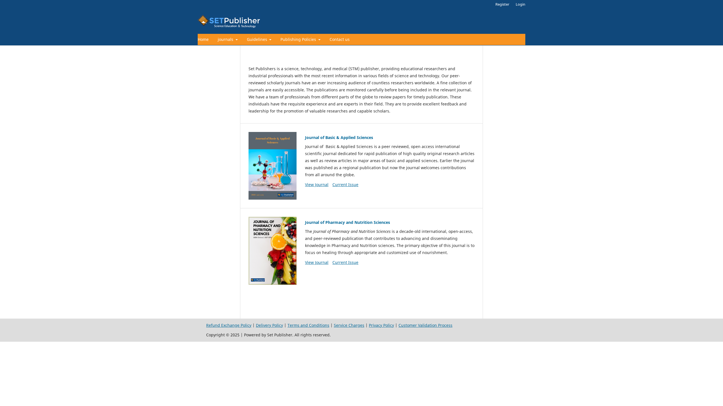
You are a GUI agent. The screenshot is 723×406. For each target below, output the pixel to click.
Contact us (340, 39)
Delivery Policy (269, 325)
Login (520, 4)
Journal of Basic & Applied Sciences (339, 137)
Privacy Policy (381, 325)
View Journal (316, 184)
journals (226, 39)
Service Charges (349, 325)
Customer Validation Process (425, 325)
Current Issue (345, 184)
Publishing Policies (298, 39)
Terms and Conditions (308, 325)
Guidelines (257, 39)
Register (502, 4)
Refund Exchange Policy (228, 325)
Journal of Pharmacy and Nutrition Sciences (347, 222)
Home (203, 39)
